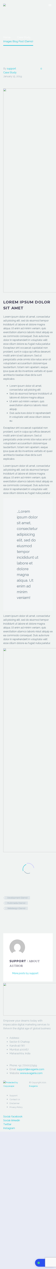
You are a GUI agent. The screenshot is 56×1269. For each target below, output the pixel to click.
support (11, 68)
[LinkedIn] (24, 917)
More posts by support (25, 973)
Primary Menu (50, 5)
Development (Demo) (17, 898)
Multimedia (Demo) (16, 903)
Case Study (9, 72)
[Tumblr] (19, 917)
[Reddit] (28, 917)
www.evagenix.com (31, 1073)
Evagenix (33, 1086)
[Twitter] (10, 917)
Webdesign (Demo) (16, 908)
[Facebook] (5, 917)
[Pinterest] (14, 917)
